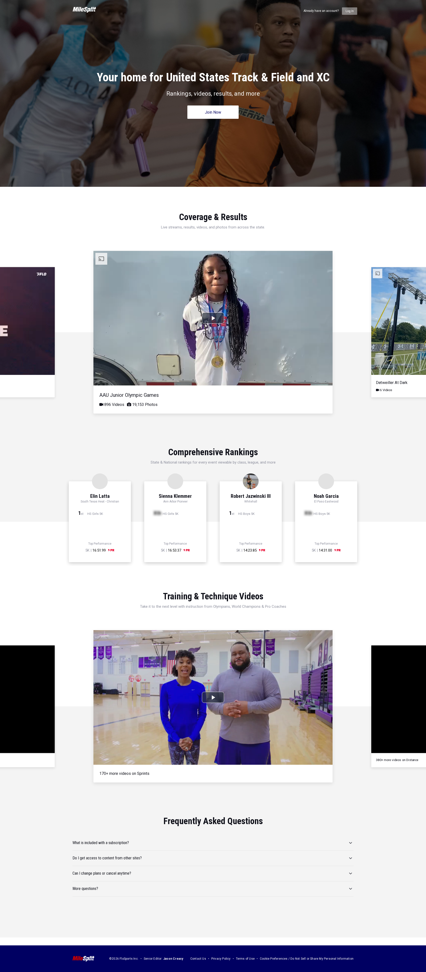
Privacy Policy (221, 958)
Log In (350, 11)
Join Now (213, 112)
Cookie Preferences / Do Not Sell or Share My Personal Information (307, 958)
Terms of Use (245, 958)
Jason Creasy (173, 958)
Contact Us (198, 958)
